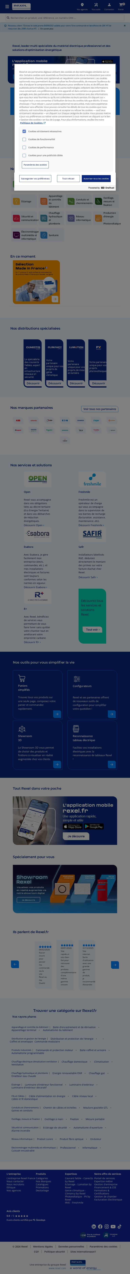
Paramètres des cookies (35, 164)
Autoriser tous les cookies (96, 178)
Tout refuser (68, 178)
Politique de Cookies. (31, 123)
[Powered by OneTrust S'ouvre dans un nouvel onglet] (101, 188)
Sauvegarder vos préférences (35, 178)
